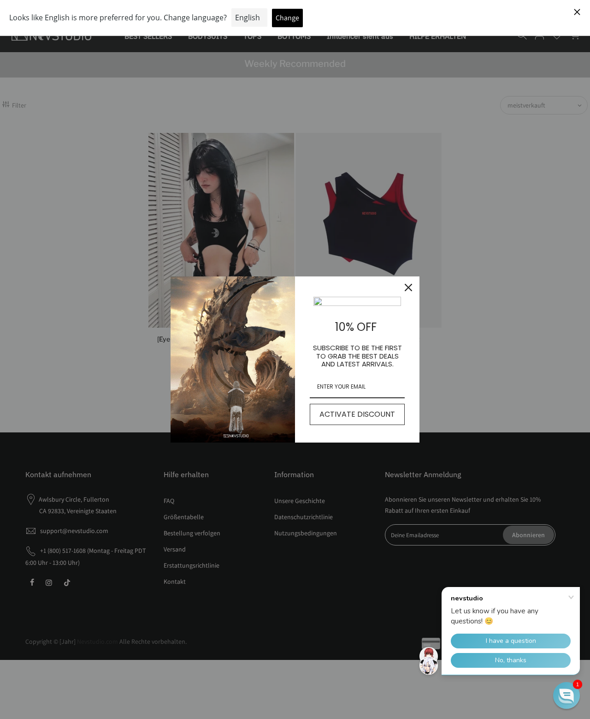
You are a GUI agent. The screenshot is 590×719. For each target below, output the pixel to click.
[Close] (408, 287)
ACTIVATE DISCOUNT (357, 414)
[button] (566, 695)
